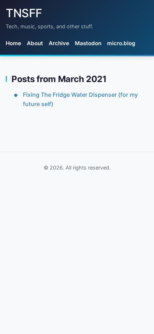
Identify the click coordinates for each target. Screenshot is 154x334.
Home (13, 43)
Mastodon (88, 43)
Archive (59, 43)
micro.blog (121, 43)
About (35, 43)
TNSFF (24, 13)
